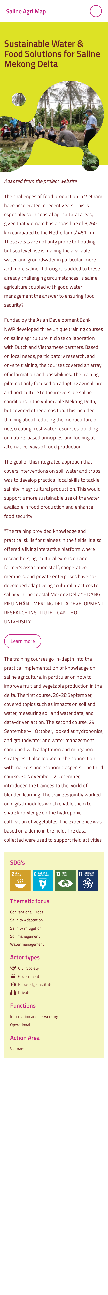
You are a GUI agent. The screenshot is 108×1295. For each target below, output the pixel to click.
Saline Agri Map (26, 11)
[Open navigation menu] (95, 11)
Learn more (23, 641)
